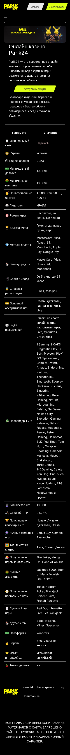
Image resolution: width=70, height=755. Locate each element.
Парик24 (42, 143)
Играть (35, 6)
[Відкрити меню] (6, 17)
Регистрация (57, 6)
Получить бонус (34, 89)
